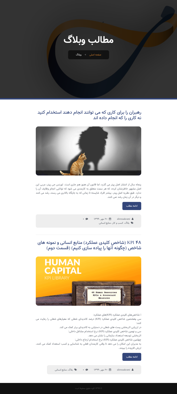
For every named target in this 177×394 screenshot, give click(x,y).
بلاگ (127, 223)
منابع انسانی (105, 223)
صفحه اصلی (95, 55)
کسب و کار (117, 223)
